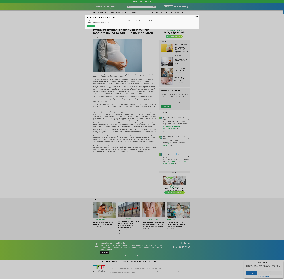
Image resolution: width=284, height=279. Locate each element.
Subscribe (91, 26)
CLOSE (196, 16)
